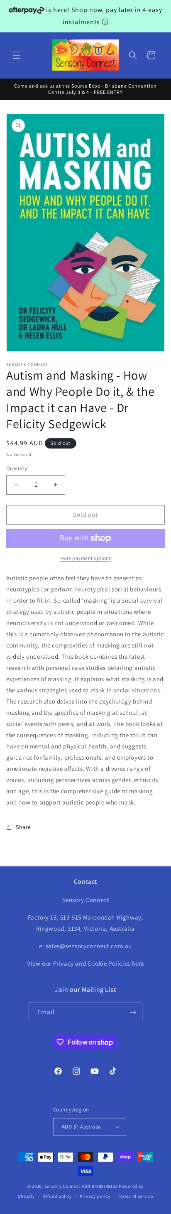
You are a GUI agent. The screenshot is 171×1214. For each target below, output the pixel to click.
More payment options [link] (85, 558)
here (138, 963)
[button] (16, 55)
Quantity (16, 468)
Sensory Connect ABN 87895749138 (81, 1186)
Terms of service (135, 1196)
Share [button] (23, 827)
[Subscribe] (133, 1012)
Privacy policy (95, 1196)
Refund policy (57, 1196)
